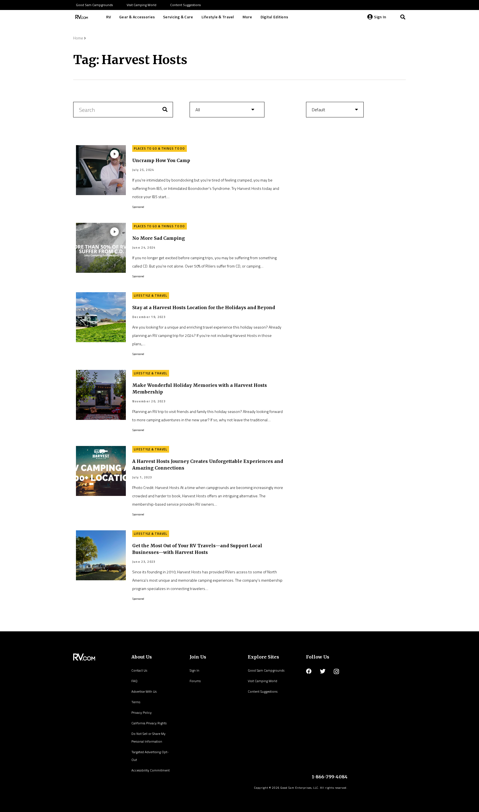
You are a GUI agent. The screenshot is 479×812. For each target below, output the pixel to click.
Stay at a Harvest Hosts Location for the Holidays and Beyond (203, 307)
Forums (195, 681)
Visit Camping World (262, 681)
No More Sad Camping (158, 238)
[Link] (81, 17)
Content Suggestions (262, 691)
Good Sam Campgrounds (266, 670)
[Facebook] (309, 671)
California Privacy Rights (149, 723)
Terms (135, 702)
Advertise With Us (144, 691)
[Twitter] (322, 671)
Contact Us (139, 670)
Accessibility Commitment (150, 770)
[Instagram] (336, 672)
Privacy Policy (141, 712)
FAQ (134, 681)
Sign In (194, 670)
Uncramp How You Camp (161, 160)
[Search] (402, 17)
